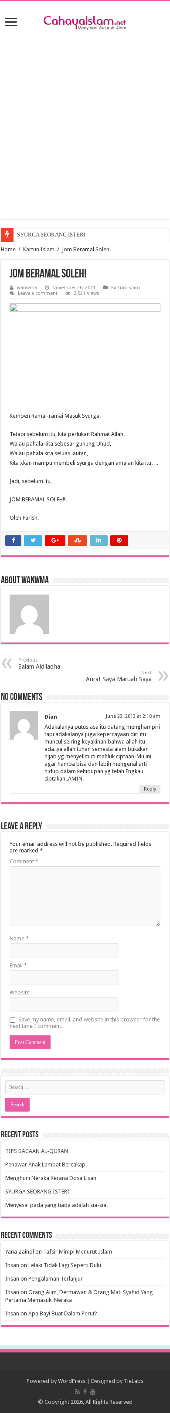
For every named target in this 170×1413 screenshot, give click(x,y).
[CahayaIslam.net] (85, 21)
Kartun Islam (38, 249)
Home (8, 249)
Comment (24, 861)
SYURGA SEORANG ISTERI (51, 234)
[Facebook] (85, 1391)
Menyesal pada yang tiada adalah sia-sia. (56, 1205)
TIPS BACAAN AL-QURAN (36, 1151)
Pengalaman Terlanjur (55, 1278)
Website (20, 992)
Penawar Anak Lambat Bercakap (45, 1164)
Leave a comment (38, 293)
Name (19, 938)
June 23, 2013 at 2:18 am (133, 716)
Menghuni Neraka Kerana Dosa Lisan (50, 1178)
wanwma (27, 288)
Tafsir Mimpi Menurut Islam (77, 1251)
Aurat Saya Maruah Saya (119, 676)
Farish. (31, 517)
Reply (150, 789)
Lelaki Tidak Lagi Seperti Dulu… (67, 1265)
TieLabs (133, 1381)
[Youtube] (92, 1391)
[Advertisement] (85, 134)
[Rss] (77, 1391)
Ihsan (12, 1265)
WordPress (71, 1381)
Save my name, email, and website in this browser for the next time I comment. (85, 1022)
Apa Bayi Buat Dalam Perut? (62, 1313)
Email (18, 965)
